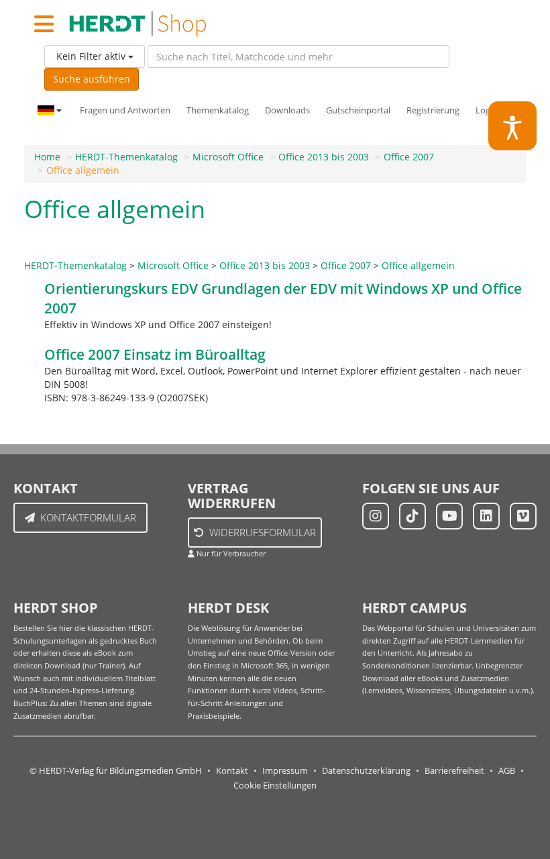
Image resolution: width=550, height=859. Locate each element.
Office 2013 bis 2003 (323, 156)
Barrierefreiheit (454, 770)
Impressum (285, 770)
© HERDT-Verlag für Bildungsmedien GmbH (116, 770)
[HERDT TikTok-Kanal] (412, 516)
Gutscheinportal (358, 110)
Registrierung (432, 110)
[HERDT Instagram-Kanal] (375, 516)
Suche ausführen (91, 78)
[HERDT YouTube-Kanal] (449, 516)
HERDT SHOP (55, 608)
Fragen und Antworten (125, 110)
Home (47, 156)
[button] (512, 125)
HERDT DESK (228, 608)
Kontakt (232, 770)
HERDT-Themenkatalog (126, 156)
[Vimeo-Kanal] (523, 516)
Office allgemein (82, 170)
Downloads (287, 110)
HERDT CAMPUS (414, 608)
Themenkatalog (217, 110)
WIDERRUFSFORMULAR (262, 532)
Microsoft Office (228, 156)
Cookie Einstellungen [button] (275, 785)
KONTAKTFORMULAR (88, 517)
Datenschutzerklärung (366, 770)
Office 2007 (409, 156)
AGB (506, 770)
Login (487, 110)
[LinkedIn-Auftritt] (486, 516)
